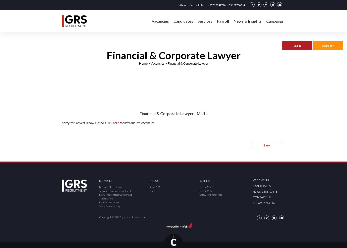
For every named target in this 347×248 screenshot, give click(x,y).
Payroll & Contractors (109, 202)
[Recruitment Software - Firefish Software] (179, 225)
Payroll (223, 21)
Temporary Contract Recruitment (115, 191)
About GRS (155, 187)
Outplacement (106, 198)
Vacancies (160, 21)
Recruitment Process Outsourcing (115, 194)
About (183, 5)
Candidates (183, 21)
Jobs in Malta (206, 191)
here (116, 123)
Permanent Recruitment (110, 187)
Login (297, 45)
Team (152, 191)
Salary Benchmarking (109, 206)
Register (328, 45)
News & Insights (248, 21)
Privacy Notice (265, 202)
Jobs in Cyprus (207, 187)
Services (205, 21)
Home (143, 63)
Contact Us (196, 5)
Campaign (274, 21)
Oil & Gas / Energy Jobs (211, 194)
